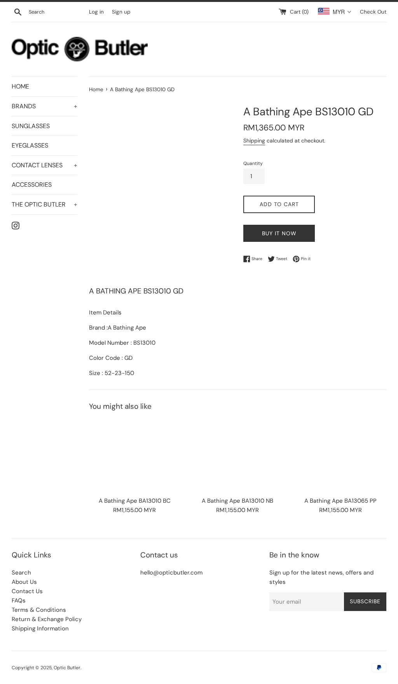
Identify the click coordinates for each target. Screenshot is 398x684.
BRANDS (44, 106)
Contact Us (27, 591)
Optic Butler (67, 668)
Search (21, 572)
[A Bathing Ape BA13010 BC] (134, 455)
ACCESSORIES (32, 185)
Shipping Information (40, 628)
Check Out (373, 12)
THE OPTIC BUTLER (44, 204)
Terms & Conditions (39, 610)
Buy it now (279, 233)
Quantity (253, 163)
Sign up (121, 12)
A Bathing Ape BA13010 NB (237, 501)
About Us (24, 582)
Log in (96, 12)
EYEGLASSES (30, 145)
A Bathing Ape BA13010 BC (135, 501)
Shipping (254, 140)
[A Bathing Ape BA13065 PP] (340, 455)
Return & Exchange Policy (47, 619)
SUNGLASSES (31, 126)
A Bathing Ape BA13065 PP (340, 501)
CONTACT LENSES (44, 165)
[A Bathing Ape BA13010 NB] (237, 455)
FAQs (19, 600)
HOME (20, 86)
